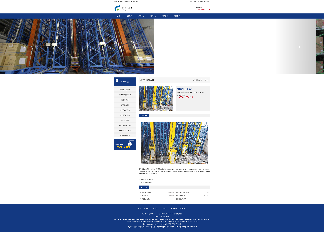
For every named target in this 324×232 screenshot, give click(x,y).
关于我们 (129, 16)
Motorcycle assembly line (162, 219)
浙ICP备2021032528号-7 (189, 227)
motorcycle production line (185, 221)
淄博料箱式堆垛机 (125, 115)
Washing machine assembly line (140, 219)
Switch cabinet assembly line (169, 221)
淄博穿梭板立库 (125, 120)
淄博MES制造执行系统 (125, 95)
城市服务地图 (178, 214)
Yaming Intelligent (175, 219)
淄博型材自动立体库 (125, 90)
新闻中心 (153, 16)
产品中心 (141, 16)
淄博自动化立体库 (125, 135)
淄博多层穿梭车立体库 (125, 125)
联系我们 (177, 16)
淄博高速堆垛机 (125, 105)
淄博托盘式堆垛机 (125, 110)
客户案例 (165, 16)
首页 (118, 16)
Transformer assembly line (122, 219)
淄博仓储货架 (125, 100)
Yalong (152, 219)
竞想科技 (178, 227)
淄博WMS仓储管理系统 (125, 130)
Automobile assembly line (188, 219)
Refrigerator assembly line (137, 221)
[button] (24, 46)
